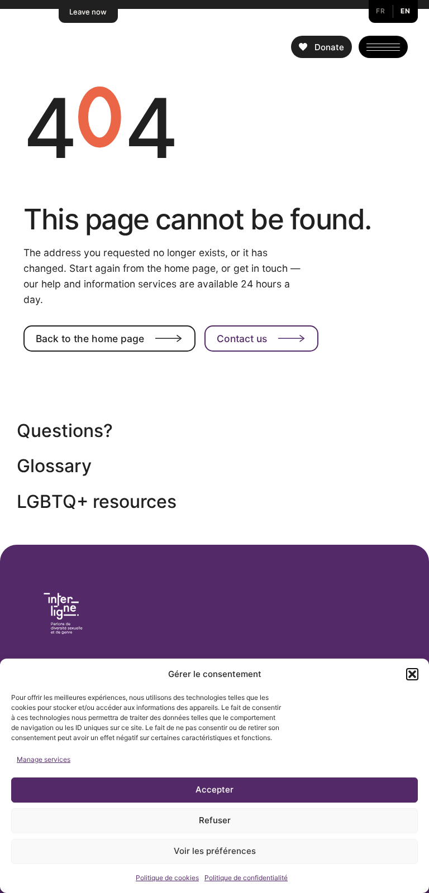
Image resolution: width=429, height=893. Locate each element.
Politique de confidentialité (246, 877)
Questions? (65, 430)
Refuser (215, 820)
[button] (412, 674)
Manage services (43, 759)
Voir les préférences (215, 851)
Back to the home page (90, 338)
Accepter (214, 789)
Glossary (54, 466)
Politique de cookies (167, 877)
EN (405, 11)
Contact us (242, 338)
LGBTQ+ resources (97, 501)
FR (380, 11)
